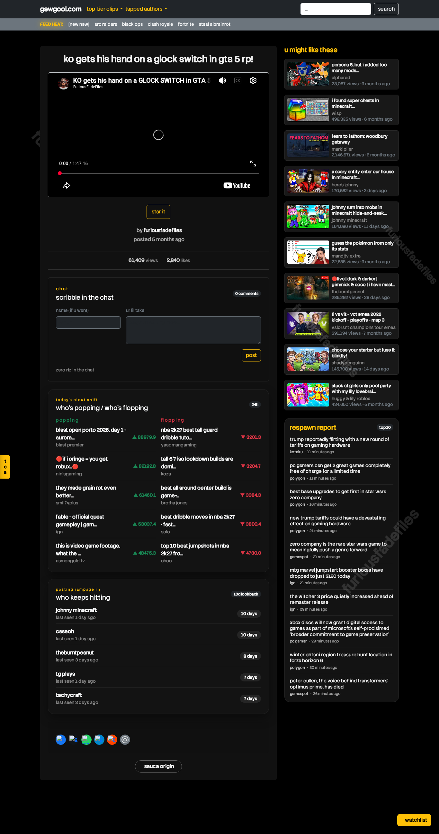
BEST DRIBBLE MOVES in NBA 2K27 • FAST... (198, 520)
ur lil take (135, 310)
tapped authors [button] (144, 8)
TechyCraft (69, 695)
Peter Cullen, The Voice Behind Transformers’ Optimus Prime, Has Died (339, 683)
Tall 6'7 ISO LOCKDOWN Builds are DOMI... (197, 462)
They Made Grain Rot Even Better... (86, 491)
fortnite (186, 24)
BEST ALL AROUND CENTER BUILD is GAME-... (196, 491)
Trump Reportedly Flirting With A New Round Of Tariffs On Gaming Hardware (339, 442)
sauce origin (159, 766)
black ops (132, 24)
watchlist (415, 820)
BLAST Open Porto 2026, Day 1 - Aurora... (91, 433)
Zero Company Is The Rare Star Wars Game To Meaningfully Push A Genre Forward (338, 547)
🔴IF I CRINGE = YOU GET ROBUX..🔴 (82, 462)
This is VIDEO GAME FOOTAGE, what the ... (88, 549)
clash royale (160, 24)
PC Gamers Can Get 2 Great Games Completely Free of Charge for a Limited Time (340, 468)
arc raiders (105, 24)
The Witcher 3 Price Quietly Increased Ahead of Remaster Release (341, 599)
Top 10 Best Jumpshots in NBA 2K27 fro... (195, 549)
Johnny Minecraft (76, 610)
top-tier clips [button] (103, 8)
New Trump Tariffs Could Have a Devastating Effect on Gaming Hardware (338, 521)
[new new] (78, 24)
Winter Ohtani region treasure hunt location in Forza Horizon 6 (341, 657)
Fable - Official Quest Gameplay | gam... (80, 520)
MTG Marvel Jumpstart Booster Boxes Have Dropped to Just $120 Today (336, 573)
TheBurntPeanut (75, 652)
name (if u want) (72, 310)
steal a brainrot (214, 24)
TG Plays (65, 673)
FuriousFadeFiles (163, 230)
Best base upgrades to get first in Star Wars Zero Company (338, 494)
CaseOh (65, 631)
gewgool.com (61, 9)
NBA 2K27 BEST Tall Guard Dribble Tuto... (189, 433)
